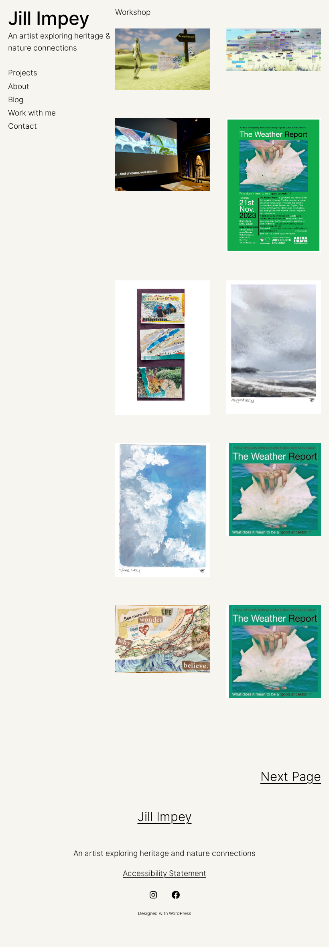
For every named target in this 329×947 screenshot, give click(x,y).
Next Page (290, 776)
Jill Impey (48, 18)
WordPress (180, 913)
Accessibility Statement (164, 873)
